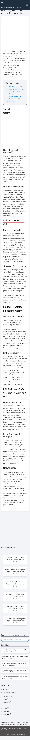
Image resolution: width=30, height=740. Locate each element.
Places (4, 711)
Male (5, 699)
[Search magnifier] (27, 640)
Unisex (6, 702)
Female (6, 696)
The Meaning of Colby (15, 87)
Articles (5, 689)
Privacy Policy (10, 730)
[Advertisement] (15, 31)
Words (4, 714)
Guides (5, 708)
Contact (18, 728)
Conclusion (12, 101)
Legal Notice (11, 728)
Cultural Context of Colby (17, 89)
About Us (3, 728)
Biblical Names (7, 692)
